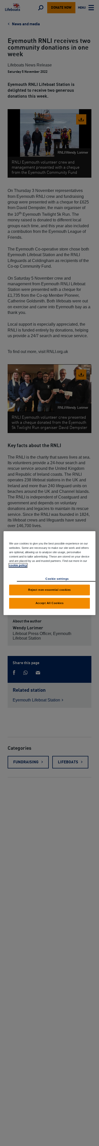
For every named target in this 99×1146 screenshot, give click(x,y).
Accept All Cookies (49, 603)
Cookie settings (57, 578)
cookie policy (18, 565)
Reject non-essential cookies (49, 589)
